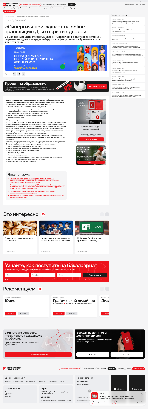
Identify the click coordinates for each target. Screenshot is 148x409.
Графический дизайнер (74, 300)
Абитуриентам (61, 4)
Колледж (23, 8)
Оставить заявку (9, 11)
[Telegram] (18, 74)
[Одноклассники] (23, 74)
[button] (102, 214)
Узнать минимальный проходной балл (130, 402)
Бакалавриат (33, 8)
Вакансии (7, 8)
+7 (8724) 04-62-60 (128, 4)
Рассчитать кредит (97, 86)
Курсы (15, 8)
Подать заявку (91, 139)
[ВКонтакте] (14, 74)
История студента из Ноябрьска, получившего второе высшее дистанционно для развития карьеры (33, 192)
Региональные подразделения (30, 4)
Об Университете (48, 4)
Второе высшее (57, 8)
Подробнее (91, 162)
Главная (7, 16)
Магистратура (44, 8)
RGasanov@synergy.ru (64, 400)
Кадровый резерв (70, 8)
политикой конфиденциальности (88, 279)
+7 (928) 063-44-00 (139, 4)
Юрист (11, 300)
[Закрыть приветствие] (89, 390)
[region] (128, 56)
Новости (12, 16)
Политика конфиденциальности (86, 400)
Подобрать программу (38, 354)
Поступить (11, 313)
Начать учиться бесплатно (103, 402)
